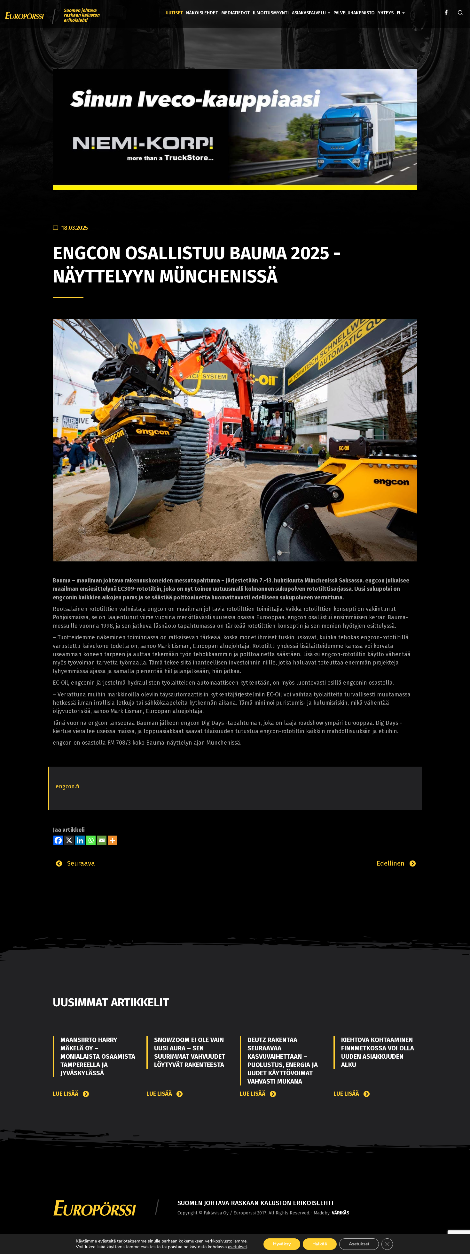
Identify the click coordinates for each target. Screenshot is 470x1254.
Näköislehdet (202, 13)
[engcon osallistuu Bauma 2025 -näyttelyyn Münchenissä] (235, 439)
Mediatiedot (235, 13)
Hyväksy (282, 1244)
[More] (112, 840)
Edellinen (391, 863)
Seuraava (80, 863)
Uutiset (174, 13)
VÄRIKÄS (340, 1213)
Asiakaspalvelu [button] (309, 13)
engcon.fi (67, 786)
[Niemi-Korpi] (235, 134)
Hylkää (319, 1244)
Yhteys (386, 13)
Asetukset (359, 1244)
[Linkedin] (80, 840)
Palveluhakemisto (354, 13)
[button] (400, 8)
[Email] (101, 840)
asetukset (237, 1247)
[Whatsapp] (91, 840)
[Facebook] (58, 840)
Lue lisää (66, 1094)
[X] (69, 840)
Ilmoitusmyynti (271, 13)
